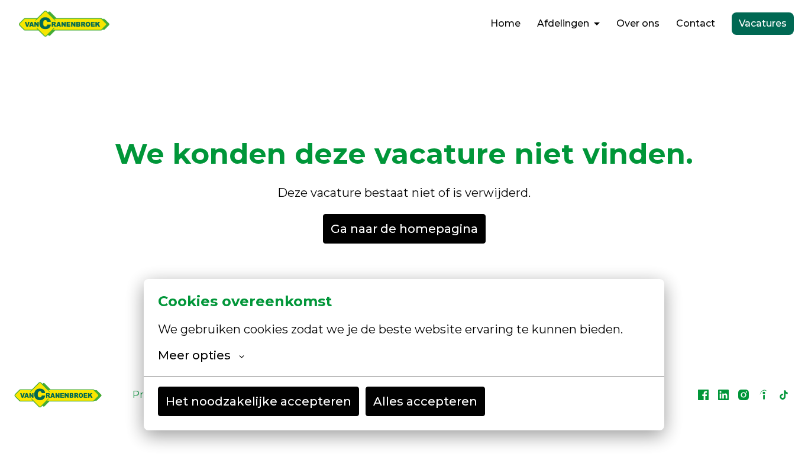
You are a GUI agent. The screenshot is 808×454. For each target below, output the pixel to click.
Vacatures (763, 23)
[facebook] (703, 395)
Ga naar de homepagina (404, 229)
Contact (695, 23)
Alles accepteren (425, 401)
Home (505, 23)
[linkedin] (723, 395)
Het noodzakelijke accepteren (258, 401)
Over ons (638, 23)
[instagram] (743, 395)
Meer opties (194, 355)
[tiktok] (784, 395)
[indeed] (764, 395)
